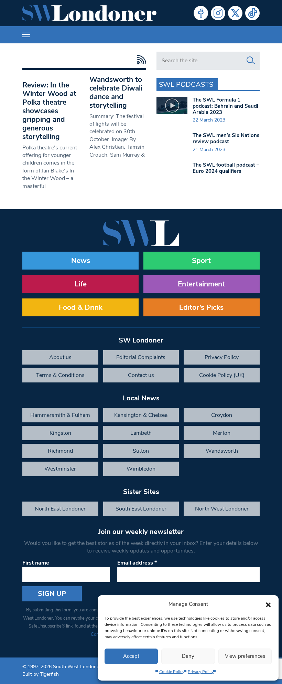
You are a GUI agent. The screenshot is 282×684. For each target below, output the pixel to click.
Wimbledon (141, 469)
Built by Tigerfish (40, 674)
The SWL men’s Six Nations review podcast (226, 138)
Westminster (60, 469)
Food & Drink (80, 307)
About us (60, 357)
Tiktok (252, 13)
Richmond (60, 451)
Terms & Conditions (60, 375)
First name (35, 563)
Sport (201, 260)
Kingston (60, 433)
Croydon (221, 415)
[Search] (251, 61)
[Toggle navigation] (25, 34)
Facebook (201, 13)
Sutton (141, 451)
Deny (188, 656)
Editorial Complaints (140, 357)
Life (81, 284)
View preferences (245, 656)
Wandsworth (222, 451)
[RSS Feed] (139, 60)
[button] (268, 604)
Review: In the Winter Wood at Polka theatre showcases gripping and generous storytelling (49, 110)
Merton (221, 433)
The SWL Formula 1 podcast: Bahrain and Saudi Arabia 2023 (225, 106)
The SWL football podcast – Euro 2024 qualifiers (226, 168)
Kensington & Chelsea (140, 415)
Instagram (218, 13)
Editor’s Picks (201, 307)
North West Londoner (222, 509)
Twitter (235, 13)
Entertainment (201, 284)
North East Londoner (60, 509)
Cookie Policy (171, 671)
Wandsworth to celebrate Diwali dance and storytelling (115, 92)
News (80, 260)
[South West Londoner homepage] (89, 13)
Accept (131, 656)
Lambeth (141, 433)
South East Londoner (141, 509)
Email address (137, 563)
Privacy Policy (201, 671)
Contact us (141, 375)
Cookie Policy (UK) (222, 375)
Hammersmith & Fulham (60, 415)
